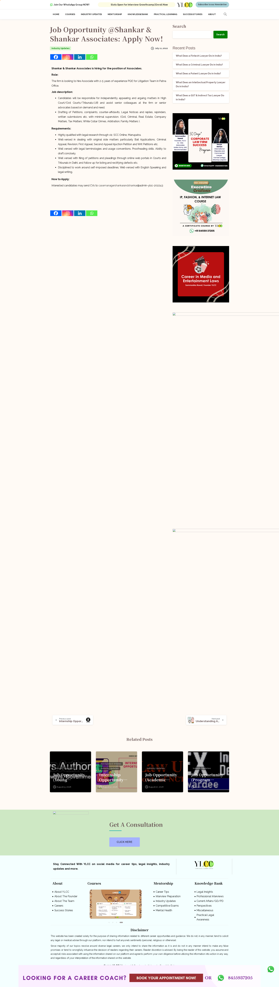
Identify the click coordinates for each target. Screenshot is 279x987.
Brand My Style (168, 964)
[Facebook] (56, 57)
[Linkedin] (79, 57)
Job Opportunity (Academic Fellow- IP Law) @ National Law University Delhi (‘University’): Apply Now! (162, 777)
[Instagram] (67, 57)
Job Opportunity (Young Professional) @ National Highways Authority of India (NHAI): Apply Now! (69, 777)
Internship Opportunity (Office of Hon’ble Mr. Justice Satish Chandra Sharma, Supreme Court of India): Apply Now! (116, 777)
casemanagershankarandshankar (117, 185)
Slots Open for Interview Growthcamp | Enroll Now (139, 4)
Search (179, 26)
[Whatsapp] (91, 57)
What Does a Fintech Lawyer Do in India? (199, 55)
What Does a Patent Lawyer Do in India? (198, 73)
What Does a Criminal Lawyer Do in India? (199, 64)
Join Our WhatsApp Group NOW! (71, 4)
